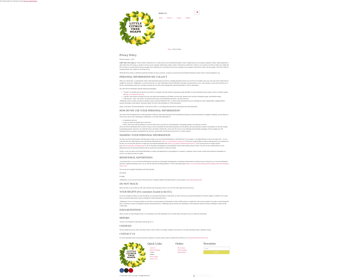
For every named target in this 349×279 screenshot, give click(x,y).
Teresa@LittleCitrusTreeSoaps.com (198, 238)
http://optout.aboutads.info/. (194, 180)
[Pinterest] (131, 270)
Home (161, 18)
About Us (169, 18)
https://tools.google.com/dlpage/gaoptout (134, 145)
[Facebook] (122, 270)
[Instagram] (126, 270)
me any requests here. (30, 1)
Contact (179, 18)
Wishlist (187, 18)
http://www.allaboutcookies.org (135, 94)
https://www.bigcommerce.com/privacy (173, 141)
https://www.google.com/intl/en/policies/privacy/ (182, 143)
